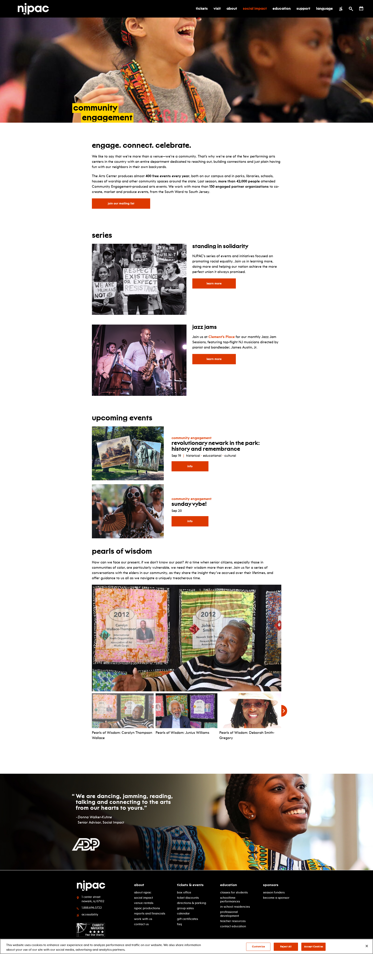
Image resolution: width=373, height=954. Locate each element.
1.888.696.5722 (92, 907)
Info (190, 466)
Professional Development (229, 913)
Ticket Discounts (188, 897)
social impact (143, 897)
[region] (186, 946)
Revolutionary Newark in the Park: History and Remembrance (216, 446)
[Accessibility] (341, 9)
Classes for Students (234, 892)
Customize (258, 946)
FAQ (179, 924)
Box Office (184, 892)
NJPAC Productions (147, 908)
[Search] (351, 9)
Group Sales (185, 908)
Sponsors (270, 885)
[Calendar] (361, 8)
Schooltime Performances (230, 899)
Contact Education (233, 926)
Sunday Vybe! (189, 504)
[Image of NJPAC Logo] (35, 9)
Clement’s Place (221, 337)
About (139, 885)
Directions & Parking (191, 903)
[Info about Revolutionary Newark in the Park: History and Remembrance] (128, 453)
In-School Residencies (235, 906)
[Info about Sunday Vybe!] (128, 510)
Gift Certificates (187, 919)
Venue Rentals (143, 903)
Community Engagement (192, 438)
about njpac (142, 892)
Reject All (286, 946)
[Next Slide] (284, 711)
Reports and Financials (149, 913)
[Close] (367, 946)
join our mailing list (123, 203)
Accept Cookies (313, 946)
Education (228, 885)
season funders (274, 892)
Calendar (183, 913)
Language (324, 9)
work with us (143, 919)
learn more (221, 283)
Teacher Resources (233, 921)
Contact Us (141, 924)
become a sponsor (276, 897)
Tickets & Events (190, 885)
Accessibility (90, 914)
